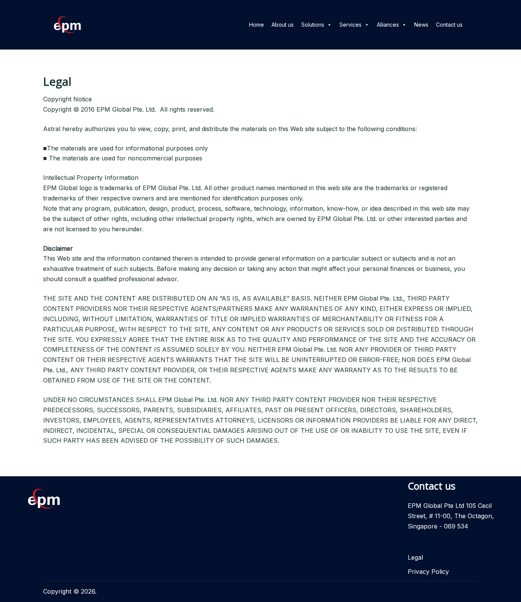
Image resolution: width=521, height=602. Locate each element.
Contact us (449, 24)
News (421, 24)
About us (283, 24)
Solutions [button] (312, 24)
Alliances (388, 24)
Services (350, 24)
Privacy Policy (428, 571)
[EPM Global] (67, 24)
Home (256, 24)
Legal (415, 557)
